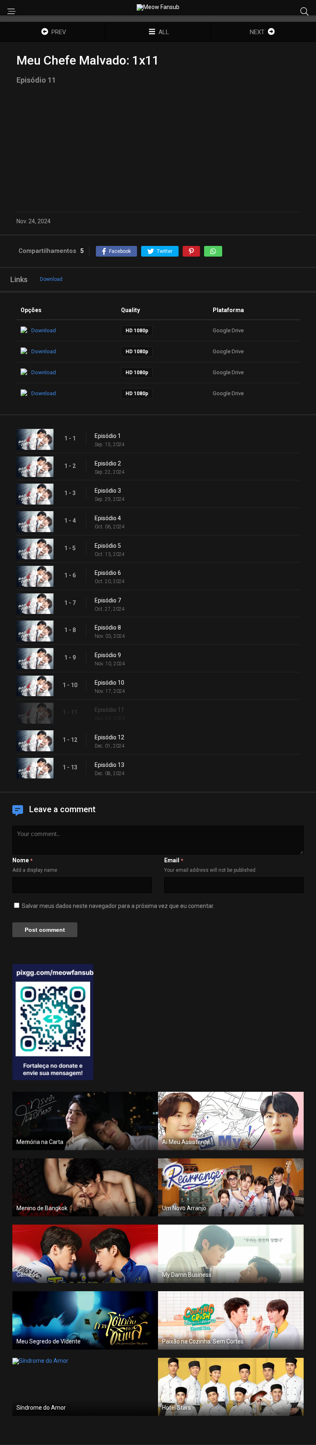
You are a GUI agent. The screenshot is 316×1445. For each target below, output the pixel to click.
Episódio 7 (108, 600)
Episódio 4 (108, 518)
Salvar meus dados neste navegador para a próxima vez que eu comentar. (118, 906)
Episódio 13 (109, 765)
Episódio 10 (109, 682)
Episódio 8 (108, 627)
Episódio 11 (109, 709)
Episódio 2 (108, 463)
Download (51, 279)
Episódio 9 (108, 655)
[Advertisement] (158, 148)
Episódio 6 (108, 573)
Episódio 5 (108, 545)
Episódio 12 (109, 737)
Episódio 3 (108, 490)
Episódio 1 (108, 436)
